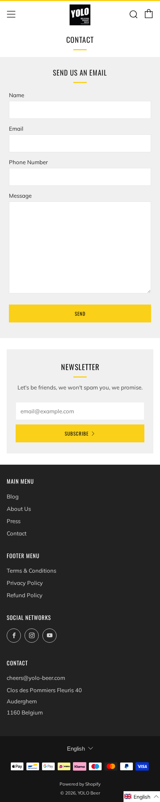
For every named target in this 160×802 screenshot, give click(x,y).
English (76, 748)
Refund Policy (24, 595)
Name (16, 95)
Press (13, 521)
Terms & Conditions (31, 570)
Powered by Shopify (80, 784)
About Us (19, 508)
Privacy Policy (25, 582)
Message (20, 195)
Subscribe (77, 433)
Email (16, 128)
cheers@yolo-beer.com (36, 677)
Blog (13, 496)
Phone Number (28, 162)
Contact (16, 533)
